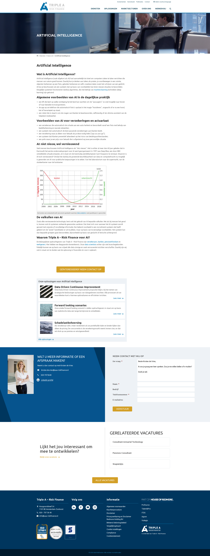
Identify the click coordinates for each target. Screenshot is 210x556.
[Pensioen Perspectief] (157, 528)
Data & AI (50, 56)
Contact (147, 2)
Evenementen (121, 2)
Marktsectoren (129, 9)
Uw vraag (117, 361)
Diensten (95, 9)
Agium (144, 517)
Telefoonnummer (121, 395)
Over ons (146, 9)
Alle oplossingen (44, 339)
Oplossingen (110, 9)
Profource (146, 505)
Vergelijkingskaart (114, 526)
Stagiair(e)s (118, 464)
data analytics (81, 213)
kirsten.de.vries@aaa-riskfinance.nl (55, 370)
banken (101, 242)
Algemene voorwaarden (116, 506)
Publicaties (139, 2)
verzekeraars (92, 242)
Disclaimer (111, 513)
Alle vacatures (105, 480)
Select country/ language (163, 2)
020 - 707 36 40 (45, 513)
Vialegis (145, 520)
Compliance (111, 533)
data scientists (90, 244)
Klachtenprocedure (114, 510)
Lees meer (117, 298)
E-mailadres (118, 400)
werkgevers (41, 244)
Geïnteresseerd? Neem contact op (80, 269)
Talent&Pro (146, 509)
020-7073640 (46, 375)
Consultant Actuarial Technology (128, 442)
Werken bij (160, 9)
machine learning (101, 90)
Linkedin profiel (47, 380)
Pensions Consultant (122, 453)
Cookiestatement (113, 536)
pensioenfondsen (111, 242)
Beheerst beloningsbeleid (116, 523)
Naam (116, 384)
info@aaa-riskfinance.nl (48, 516)
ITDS (143, 513)
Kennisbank (131, 2)
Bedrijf (116, 389)
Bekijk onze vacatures (48, 457)
